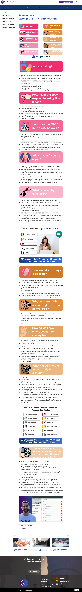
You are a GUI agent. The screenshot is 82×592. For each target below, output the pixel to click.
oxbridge (30, 525)
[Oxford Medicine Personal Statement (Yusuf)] (60, 542)
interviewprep (23, 525)
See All (68, 535)
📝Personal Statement (53, 7)
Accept (77, 590)
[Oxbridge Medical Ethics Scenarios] (21, 542)
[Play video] (41, 509)
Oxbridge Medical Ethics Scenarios (20, 550)
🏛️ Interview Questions (32, 7)
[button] (23, 2)
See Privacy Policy (29, 590)
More (62, 7)
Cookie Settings (70, 590)
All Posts (14, 7)
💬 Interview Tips (42, 7)
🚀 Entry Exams (22, 7)
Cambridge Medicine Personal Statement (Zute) (40, 550)
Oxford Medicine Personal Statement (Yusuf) (60, 550)
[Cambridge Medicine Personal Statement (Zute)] (41, 542)
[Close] (80, 590)
